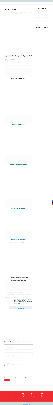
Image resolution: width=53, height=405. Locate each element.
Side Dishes (32, 3)
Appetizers (15, 3)
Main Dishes (23, 395)
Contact (32, 395)
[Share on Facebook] (52, 201)
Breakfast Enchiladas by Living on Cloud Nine (18, 239)
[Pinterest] (47, 1)
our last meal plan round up (9, 56)
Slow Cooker (37, 3)
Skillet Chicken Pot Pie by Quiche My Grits (18, 124)
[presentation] (38, 13)
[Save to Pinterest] (52, 204)
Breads (19, 3)
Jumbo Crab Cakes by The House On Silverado (18, 208)
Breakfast (23, 394)
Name (5, 377)
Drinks (25, 3)
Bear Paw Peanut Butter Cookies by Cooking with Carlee (19, 164)
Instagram (42, 395)
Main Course (28, 3)
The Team (32, 396)
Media (32, 394)
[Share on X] (52, 202)
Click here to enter (20, 308)
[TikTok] (48, 1)
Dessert (22, 3)
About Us (27, 404)
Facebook (42, 394)
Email (15, 377)
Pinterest (42, 396)
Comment (6, 365)
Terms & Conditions (33, 397)
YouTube (42, 397)
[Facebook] (44, 1)
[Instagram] (46, 1)
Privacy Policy (24, 404)
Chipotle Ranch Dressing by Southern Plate (19, 277)
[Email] (49, 1)
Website (25, 377)
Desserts (23, 397)
